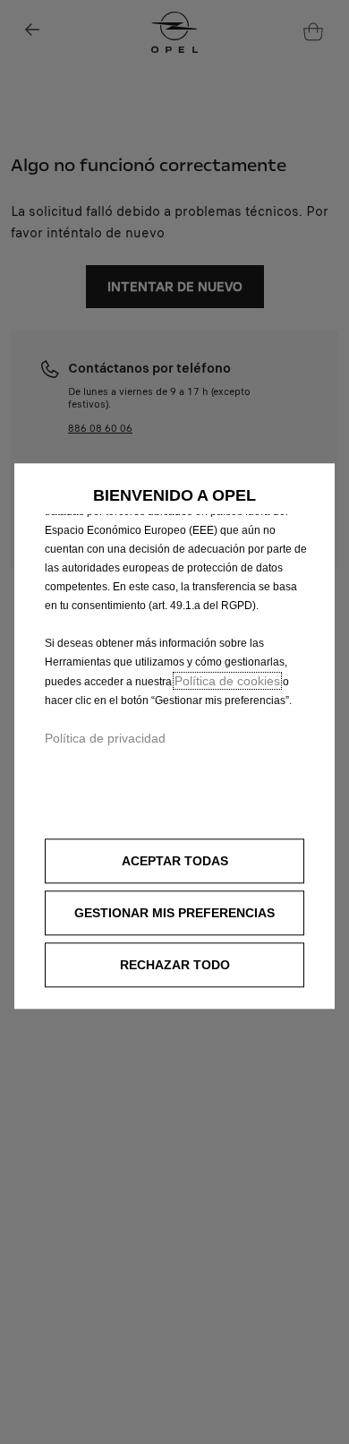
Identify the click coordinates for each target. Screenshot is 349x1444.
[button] (174, 913)
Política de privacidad (105, 738)
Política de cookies (227, 681)
